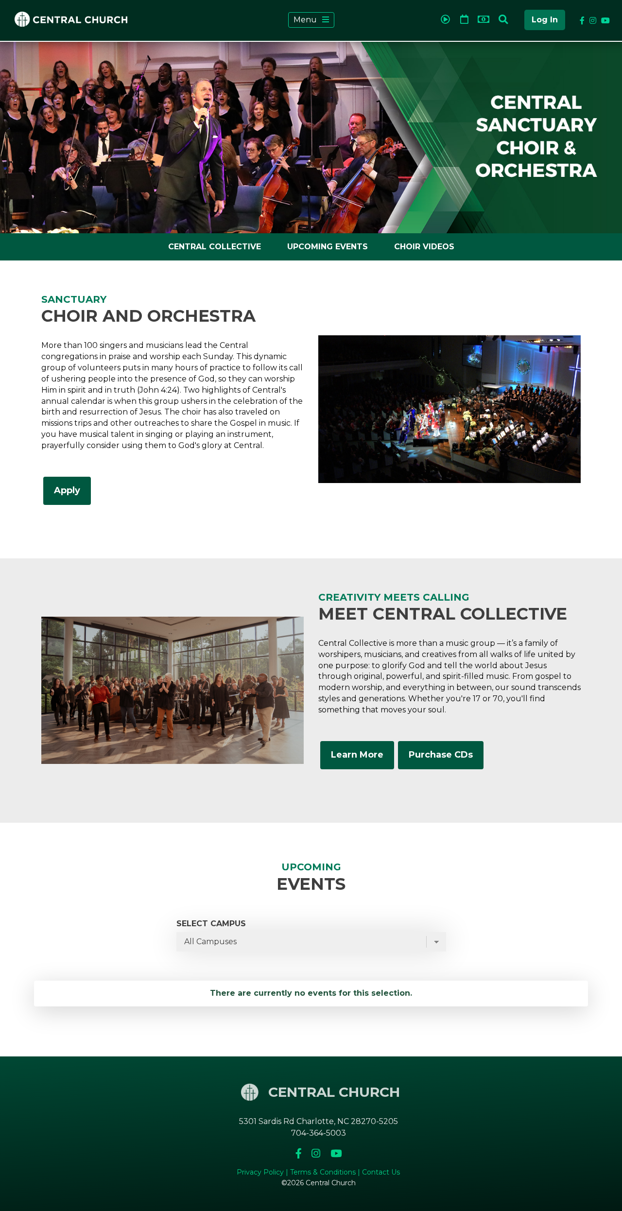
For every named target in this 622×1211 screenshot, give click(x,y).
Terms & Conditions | (326, 1172)
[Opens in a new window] (299, 1153)
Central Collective (214, 246)
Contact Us (381, 1172)
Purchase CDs (441, 754)
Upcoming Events (327, 246)
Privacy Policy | (263, 1172)
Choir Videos (424, 246)
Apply (67, 490)
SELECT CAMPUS (211, 923)
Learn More (357, 754)
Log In (545, 19)
